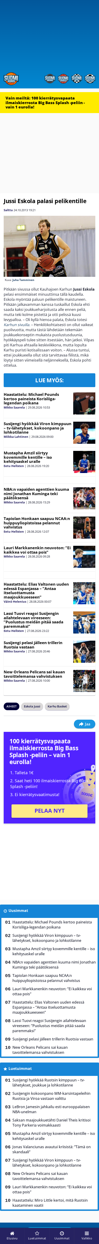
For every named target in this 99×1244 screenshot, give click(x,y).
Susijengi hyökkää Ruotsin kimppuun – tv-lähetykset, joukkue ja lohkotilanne (48, 1083)
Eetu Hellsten (14, 466)
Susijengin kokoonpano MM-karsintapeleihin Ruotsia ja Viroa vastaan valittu (51, 1096)
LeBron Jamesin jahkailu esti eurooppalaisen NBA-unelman (51, 1109)
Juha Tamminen (23, 280)
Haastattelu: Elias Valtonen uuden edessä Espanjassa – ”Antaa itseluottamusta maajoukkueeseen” (36, 590)
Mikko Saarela (14, 407)
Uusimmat (18, 910)
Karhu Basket (57, 706)
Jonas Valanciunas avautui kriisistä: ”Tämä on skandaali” (51, 1149)
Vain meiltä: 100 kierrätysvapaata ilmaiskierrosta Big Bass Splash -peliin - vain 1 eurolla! (45, 102)
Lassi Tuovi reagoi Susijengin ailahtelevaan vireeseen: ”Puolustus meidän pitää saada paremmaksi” (33, 620)
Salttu (8, 210)
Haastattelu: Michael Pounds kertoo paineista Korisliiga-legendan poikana (31, 399)
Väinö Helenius (15, 601)
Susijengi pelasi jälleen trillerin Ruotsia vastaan (33, 645)
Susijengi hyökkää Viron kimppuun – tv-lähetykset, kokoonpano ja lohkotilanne (37, 428)
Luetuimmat (20, 1068)
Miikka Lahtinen (16, 437)
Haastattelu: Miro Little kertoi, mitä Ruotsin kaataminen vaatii (50, 1203)
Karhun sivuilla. (17, 324)
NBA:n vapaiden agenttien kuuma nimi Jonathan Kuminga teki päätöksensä (36, 493)
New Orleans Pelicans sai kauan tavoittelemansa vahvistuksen (34, 674)
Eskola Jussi (32, 706)
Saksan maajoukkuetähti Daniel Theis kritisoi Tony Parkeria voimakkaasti (51, 1123)
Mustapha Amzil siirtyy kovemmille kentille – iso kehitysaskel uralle (28, 457)
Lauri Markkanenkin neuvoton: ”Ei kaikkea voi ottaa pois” (37, 550)
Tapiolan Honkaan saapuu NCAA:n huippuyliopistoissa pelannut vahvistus (37, 523)
